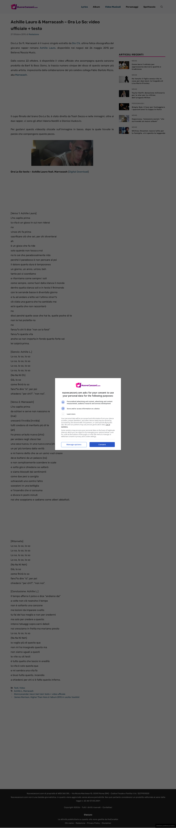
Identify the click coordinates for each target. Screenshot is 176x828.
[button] (88, 414)
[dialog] (88, 414)
